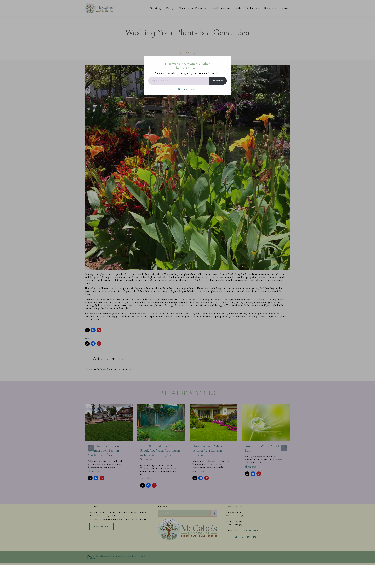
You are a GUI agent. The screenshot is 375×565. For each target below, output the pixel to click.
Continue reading (187, 89)
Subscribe (218, 80)
